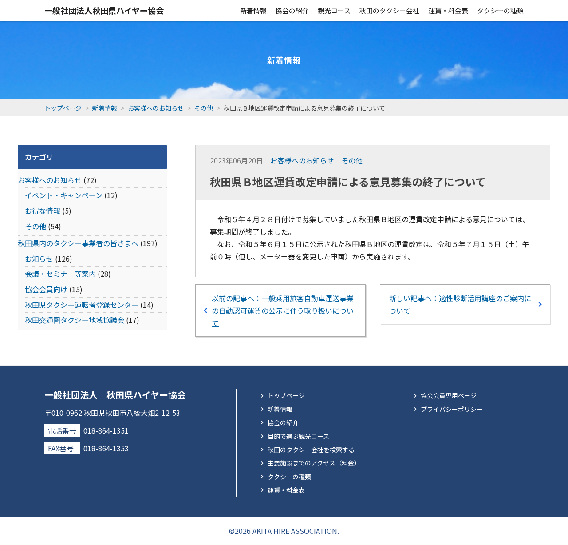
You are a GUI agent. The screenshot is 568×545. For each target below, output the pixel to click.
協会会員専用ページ (449, 395)
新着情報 (253, 10)
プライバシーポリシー (452, 409)
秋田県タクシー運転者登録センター (81, 304)
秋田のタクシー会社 (389, 10)
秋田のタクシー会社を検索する (311, 449)
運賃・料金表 (448, 10)
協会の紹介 (292, 10)
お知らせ (39, 258)
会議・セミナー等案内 (60, 273)
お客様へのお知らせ (302, 160)
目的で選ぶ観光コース (298, 436)
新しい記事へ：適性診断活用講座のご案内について (460, 304)
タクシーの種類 (500, 10)
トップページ (286, 395)
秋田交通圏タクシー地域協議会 (74, 319)
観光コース (334, 10)
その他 (352, 160)
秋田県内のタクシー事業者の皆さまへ (78, 243)
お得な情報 (42, 210)
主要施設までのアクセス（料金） (314, 462)
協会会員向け (46, 289)
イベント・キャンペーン (64, 195)
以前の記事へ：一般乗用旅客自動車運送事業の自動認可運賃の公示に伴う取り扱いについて (283, 310)
